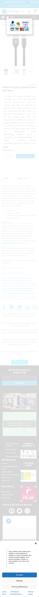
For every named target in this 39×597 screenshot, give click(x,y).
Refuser (19, 581)
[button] (36, 543)
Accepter (19, 575)
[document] (19, 298)
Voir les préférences (20, 587)
